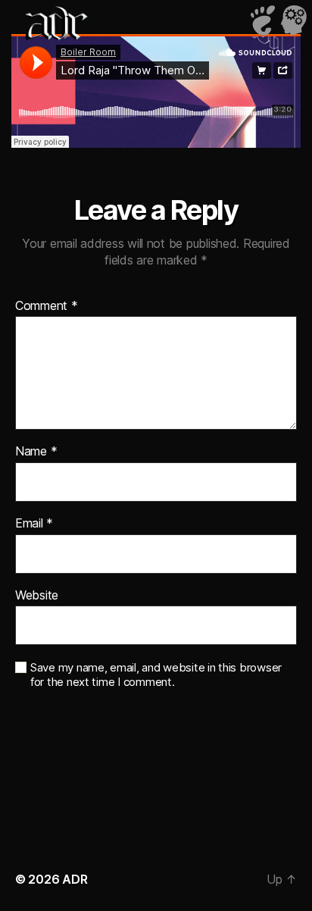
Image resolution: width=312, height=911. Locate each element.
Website (36, 596)
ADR (74, 879)
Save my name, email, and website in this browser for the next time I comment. (156, 675)
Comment (46, 306)
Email (34, 524)
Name (36, 452)
